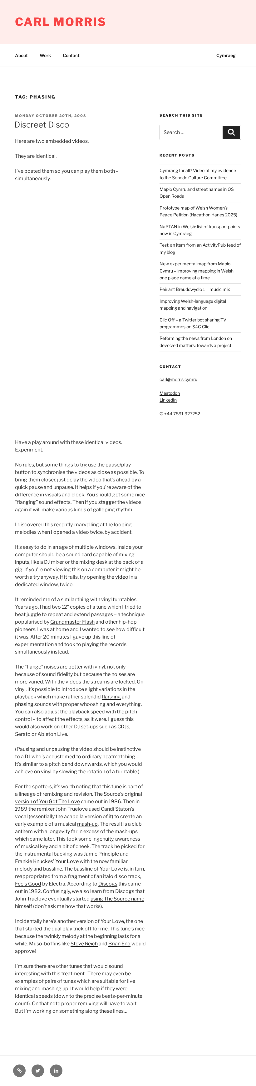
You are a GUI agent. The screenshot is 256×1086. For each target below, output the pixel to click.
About (21, 55)
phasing (24, 704)
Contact (71, 55)
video (121, 577)
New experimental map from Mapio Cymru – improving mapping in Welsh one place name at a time (197, 270)
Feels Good (28, 884)
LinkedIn (168, 400)
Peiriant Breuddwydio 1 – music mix (195, 289)
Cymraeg (226, 55)
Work (45, 55)
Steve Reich (84, 944)
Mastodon (170, 393)
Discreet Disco (41, 124)
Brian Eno (119, 944)
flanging (111, 697)
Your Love (67, 861)
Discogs (107, 884)
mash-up (87, 824)
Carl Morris (60, 22)
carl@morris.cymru (178, 379)
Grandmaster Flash (72, 622)
